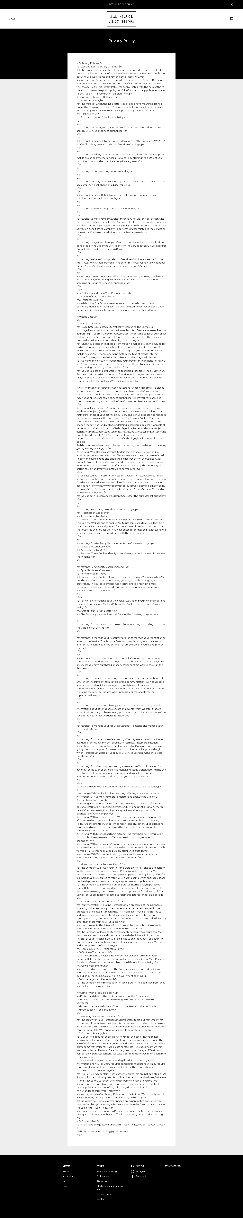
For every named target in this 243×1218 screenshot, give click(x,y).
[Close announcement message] (232, 4)
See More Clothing (107, 1171)
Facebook (141, 1176)
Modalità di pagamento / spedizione (110, 1188)
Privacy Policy (104, 1194)
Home (65, 1171)
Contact (101, 1199)
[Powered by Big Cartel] (173, 1166)
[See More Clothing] (121, 18)
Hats (64, 1181)
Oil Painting (103, 1176)
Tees (64, 1186)
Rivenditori (102, 1181)
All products (68, 1176)
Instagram (141, 1171)
